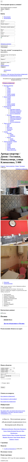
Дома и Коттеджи (11, 150)
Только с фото (6, 383)
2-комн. (9, 89)
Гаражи (6, 131)
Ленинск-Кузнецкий (11, 431)
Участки (9, 130)
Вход (2, 9)
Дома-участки (7, 123)
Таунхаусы (10, 129)
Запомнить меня (5, 62)
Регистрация (7, 16)
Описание (6, 282)
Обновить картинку (6, 44)
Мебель (6, 305)
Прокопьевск (23, 429)
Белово (5, 431)
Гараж (11, 134)
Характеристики (8, 283)
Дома (8, 124)
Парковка (12, 136)
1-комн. (9, 88)
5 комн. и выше (11, 94)
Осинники (17, 435)
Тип (5, 294)
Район (5, 297)
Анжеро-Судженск (6, 435)
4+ (10, 379)
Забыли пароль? (5, 65)
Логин (3, 20)
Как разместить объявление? (8, 401)
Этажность (6, 302)
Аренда (9, 108)
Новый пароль (5, 24)
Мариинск (5, 437)
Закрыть (7, 9)
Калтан (18, 437)
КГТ (8, 87)
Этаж (5, 301)
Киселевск (18, 431)
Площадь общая (8, 304)
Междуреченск (13, 433)
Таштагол (11, 439)
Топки (14, 437)
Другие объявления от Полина (14, 323)
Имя (2, 30)
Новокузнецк (17, 429)
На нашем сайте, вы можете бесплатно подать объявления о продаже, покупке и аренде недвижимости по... (13, 412)
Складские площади (15, 112)
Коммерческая (7, 106)
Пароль (3, 59)
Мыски (13, 435)
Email (2, 33)
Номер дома (7, 300)
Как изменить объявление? (8, 396)
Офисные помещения (15, 110)
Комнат (3, 377)
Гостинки (9, 143)
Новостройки (7, 96)
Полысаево (10, 437)
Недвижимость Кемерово (7, 429)
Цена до (3, 376)
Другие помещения (15, 113)
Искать (3, 387)
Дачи (8, 126)
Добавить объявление (8, 83)
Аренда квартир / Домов (10, 141)
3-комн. (9, 91)
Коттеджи (9, 127)
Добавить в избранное (21, 169)
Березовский (23, 435)
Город (5, 295)
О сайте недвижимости (10, 448)
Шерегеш (23, 437)
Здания (12, 120)
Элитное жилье (11, 95)
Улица (5, 298)
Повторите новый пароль (8, 27)
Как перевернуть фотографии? (9, 399)
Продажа (9, 115)
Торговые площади (15, 109)
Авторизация (7, 18)
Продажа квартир (8, 85)
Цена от (3, 374)
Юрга (23, 431)
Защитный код (5, 36)
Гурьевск (17, 439)
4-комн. (9, 92)
